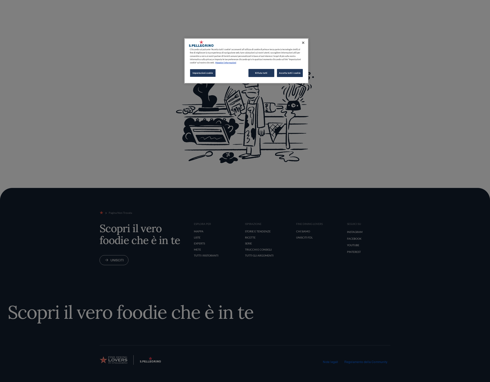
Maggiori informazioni (225, 62)
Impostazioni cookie (203, 73)
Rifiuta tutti (261, 73)
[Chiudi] (303, 43)
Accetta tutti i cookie (290, 73)
